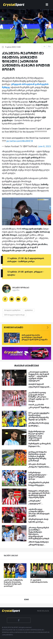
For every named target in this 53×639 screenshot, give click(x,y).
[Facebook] (5, 299)
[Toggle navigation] (47, 4)
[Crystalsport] (13, 5)
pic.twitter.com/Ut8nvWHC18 (20, 141)
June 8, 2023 (44, 146)
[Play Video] (26, 211)
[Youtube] (18, 299)
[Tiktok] (25, 299)
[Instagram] (11, 299)
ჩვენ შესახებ (43, 611)
